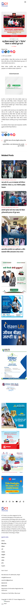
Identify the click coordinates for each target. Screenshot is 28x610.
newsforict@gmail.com (7, 580)
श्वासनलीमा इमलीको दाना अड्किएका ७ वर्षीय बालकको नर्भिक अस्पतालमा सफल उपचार (13, 250)
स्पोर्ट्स (2, 560)
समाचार (15, 180)
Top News (3, 207)
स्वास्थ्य (18, 247)
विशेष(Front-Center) (9, 180)
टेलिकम (3, 546)
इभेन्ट (4, 180)
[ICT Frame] (4, 7)
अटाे (2, 180)
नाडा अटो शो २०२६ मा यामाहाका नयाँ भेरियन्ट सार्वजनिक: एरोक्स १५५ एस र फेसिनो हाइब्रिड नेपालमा (13, 185)
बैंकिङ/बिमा (3, 544)
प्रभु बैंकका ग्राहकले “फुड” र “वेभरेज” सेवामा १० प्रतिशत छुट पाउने (14, 42)
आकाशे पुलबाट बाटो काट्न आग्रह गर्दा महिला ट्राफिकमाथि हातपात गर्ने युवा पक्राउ (13, 211)
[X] (5, 51)
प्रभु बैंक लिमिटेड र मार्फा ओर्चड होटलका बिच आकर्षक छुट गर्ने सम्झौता (13, 145)
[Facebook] (3, 51)
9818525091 (4, 586)
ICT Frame (14, 46)
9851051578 (4, 583)
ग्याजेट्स (3, 552)
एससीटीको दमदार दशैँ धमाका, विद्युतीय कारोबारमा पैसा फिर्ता (15, 141)
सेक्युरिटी (3, 555)
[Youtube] (14, 51)
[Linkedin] (8, 51)
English (3, 566)
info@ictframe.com (6, 578)
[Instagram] (11, 51)
